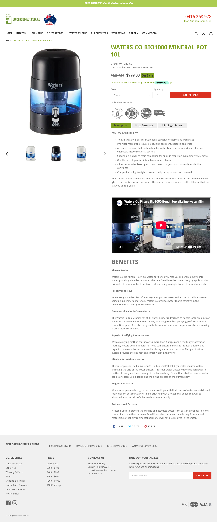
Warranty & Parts (14, 472)
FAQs (8, 476)
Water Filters (78, 33)
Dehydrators (58, 33)
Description (120, 125)
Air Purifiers (99, 33)
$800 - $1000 (53, 481)
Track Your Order (14, 463)
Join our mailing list (144, 457)
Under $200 (52, 463)
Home (9, 33)
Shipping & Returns (172, 125)
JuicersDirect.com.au (20, 516)
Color (114, 89)
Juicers (23, 33)
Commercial (150, 33)
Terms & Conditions (15, 489)
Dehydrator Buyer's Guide (89, 446)
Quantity (158, 89)
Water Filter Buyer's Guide (144, 446)
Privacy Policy (12, 493)
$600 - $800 (53, 476)
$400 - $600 (53, 472)
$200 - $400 (53, 468)
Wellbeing (118, 33)
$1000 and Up (54, 485)
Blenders (37, 33)
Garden (133, 33)
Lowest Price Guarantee (17, 485)
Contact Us (11, 468)
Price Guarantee (144, 125)
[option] (30, 153)
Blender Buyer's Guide (60, 446)
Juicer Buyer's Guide (117, 446)
